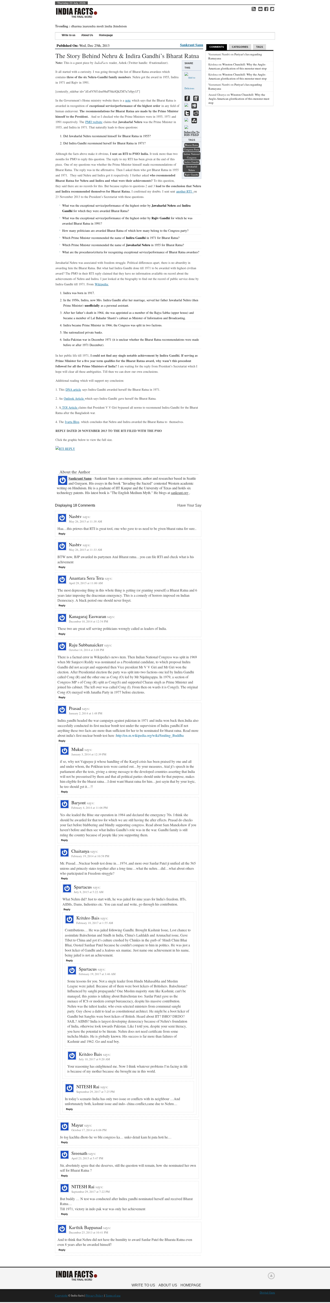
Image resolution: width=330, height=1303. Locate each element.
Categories (240, 47)
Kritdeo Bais (87, 918)
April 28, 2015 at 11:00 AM (86, 583)
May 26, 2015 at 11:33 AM (85, 550)
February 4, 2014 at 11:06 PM (89, 808)
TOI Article (69, 407)
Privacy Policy (94, 1295)
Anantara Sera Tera (86, 578)
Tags (259, 47)
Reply (62, 533)
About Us (87, 35)
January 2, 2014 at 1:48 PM (85, 713)
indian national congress (192, 155)
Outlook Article (74, 398)
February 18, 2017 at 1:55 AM (94, 923)
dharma (76, 26)
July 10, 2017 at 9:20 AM (94, 1059)
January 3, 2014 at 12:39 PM (88, 754)
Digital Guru (267, 1292)
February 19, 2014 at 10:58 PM (90, 856)
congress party (191, 149)
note (128, 100)
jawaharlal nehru (191, 168)
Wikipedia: (102, 284)
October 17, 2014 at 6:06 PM (89, 1130)
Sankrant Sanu (191, 44)
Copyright (61, 1295)
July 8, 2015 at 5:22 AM (88, 892)
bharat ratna (191, 145)
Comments (216, 47)
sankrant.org (180, 492)
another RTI (185, 191)
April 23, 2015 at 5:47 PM (87, 1158)
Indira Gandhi (191, 162)
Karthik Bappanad (85, 1227)
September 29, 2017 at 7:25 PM (95, 1092)
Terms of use (113, 1295)
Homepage (106, 35)
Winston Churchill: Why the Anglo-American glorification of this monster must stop (237, 66)
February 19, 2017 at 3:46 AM (97, 974)
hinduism (120, 26)
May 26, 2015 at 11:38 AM (85, 521)
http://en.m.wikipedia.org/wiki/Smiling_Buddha (150, 735)
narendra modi (93, 26)
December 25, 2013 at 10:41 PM (88, 1232)
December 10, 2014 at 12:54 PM (88, 621)
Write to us (68, 35)
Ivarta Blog (72, 422)
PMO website (93, 122)
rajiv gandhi (191, 174)
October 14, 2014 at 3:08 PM (86, 650)
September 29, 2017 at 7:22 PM (90, 1192)
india (108, 26)
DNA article (73, 389)
